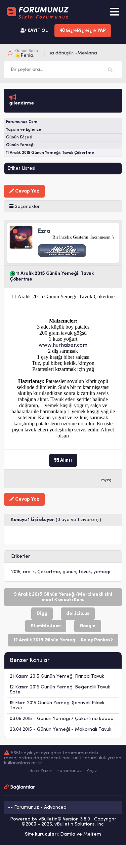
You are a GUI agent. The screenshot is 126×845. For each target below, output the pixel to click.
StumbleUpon (46, 626)
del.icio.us (77, 613)
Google (88, 626)
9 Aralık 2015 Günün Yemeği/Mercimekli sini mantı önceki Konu (63, 597)
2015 (15, 572)
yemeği (101, 572)
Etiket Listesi (21, 168)
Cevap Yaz (26, 191)
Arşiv (92, 770)
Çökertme (48, 572)
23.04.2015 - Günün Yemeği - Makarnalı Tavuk (61, 729)
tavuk (85, 572)
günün (69, 572)
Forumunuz (69, 770)
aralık (29, 572)
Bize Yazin (40, 770)
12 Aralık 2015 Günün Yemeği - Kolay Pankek (62, 640)
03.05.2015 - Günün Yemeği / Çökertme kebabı (62, 718)
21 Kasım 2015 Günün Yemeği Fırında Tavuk (57, 676)
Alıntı (65, 460)
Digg (42, 613)
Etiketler (20, 556)
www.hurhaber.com (63, 345)
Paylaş (106, 480)
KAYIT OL (37, 30)
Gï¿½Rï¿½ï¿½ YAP (85, 30)
